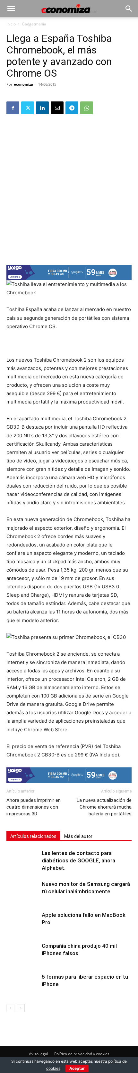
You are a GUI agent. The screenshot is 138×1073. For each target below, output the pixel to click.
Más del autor (78, 836)
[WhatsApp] (86, 107)
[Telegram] (71, 107)
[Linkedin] (42, 107)
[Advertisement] (69, 189)
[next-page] (21, 1008)
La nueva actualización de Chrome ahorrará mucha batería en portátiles (104, 807)
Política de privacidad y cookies (81, 1054)
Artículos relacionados (33, 836)
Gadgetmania (34, 24)
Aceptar (77, 1068)
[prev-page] (10, 1008)
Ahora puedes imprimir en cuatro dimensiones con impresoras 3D (33, 807)
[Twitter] (27, 107)
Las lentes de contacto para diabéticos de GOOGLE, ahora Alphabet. (78, 860)
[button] (11, 8)
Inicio (11, 24)
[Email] (57, 107)
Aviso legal (38, 1054)
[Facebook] (12, 107)
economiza (23, 84)
